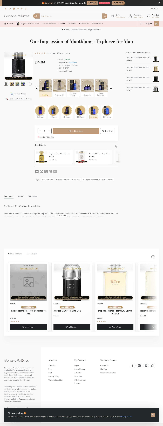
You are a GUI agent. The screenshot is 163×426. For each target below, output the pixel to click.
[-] (40, 131)
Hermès (13, 304)
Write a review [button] (63, 53)
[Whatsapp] (26, 8)
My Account (80, 360)
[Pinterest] (22, 8)
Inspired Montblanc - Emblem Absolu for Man (139, 67)
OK (152, 414)
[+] (49, 131)
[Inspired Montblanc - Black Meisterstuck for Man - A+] (156, 59)
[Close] (159, 2)
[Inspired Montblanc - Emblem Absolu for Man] (156, 69)
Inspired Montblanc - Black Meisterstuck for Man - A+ (139, 57)
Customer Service (108, 360)
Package (39, 100)
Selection (39, 77)
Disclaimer (32, 196)
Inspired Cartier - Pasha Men (67, 311)
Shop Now (118, 3)
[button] (7, 84)
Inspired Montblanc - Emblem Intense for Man (139, 88)
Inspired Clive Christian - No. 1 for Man (60, 154)
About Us (52, 360)
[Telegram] (18, 8)
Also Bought (31, 254)
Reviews (21, 196)
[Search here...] (104, 16)
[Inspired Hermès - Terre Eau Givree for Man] (115, 282)
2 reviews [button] (50, 53)
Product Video (20, 94)
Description (8, 196)
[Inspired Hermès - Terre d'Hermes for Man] (28, 282)
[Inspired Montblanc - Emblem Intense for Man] (156, 89)
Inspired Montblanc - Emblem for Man (139, 77)
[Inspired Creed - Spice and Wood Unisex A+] (122, 157)
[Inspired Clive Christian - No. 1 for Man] (41, 157)
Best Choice (40, 145)
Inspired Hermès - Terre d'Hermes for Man (28, 312)
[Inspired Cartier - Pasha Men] (71, 282)
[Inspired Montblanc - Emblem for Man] (156, 79)
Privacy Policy (126, 416)
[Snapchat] (10, 8)
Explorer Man (47, 179)
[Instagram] (14, 8)
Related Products (15, 254)
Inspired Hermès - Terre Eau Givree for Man (115, 312)
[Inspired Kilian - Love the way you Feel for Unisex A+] (81, 157)
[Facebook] (6, 8)
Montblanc (73, 62)
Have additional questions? (20, 99)
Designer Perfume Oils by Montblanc (98, 179)
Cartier (57, 304)
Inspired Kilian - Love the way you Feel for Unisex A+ (100, 154)
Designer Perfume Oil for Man (68, 179)
